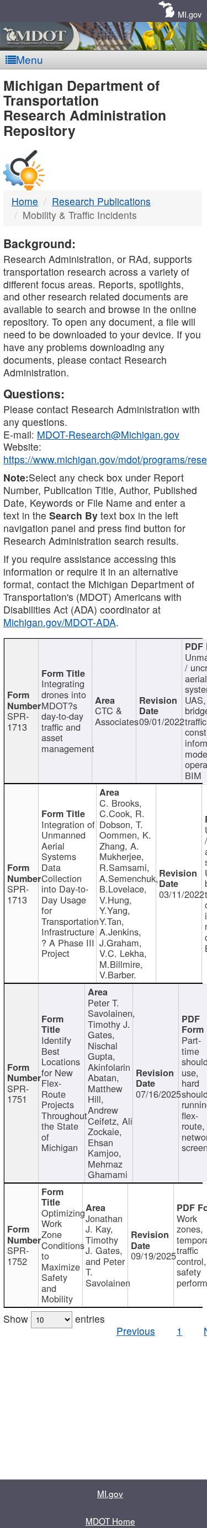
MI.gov (189, 14)
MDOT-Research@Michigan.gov (108, 434)
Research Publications (101, 201)
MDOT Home (110, 1521)
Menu (29, 59)
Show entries (54, 1319)
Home (25, 201)
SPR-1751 (18, 1094)
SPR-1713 (18, 721)
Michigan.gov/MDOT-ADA (59, 622)
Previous (135, 1331)
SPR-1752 (18, 1256)
